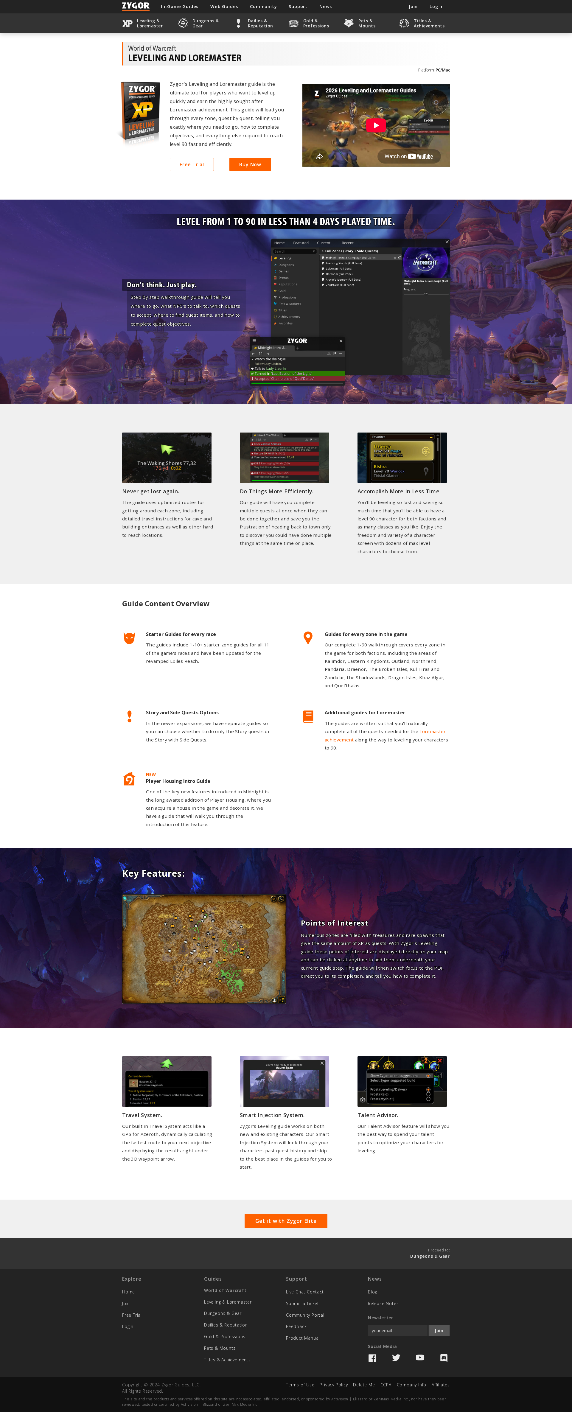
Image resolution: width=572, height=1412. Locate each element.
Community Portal (305, 1315)
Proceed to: (430, 1253)
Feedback (296, 1326)
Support (298, 6)
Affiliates (441, 1385)
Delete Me (364, 1385)
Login (127, 1326)
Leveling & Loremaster (228, 1302)
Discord (443, 1358)
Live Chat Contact (305, 1292)
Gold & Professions (224, 1336)
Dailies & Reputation (226, 1325)
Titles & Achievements (227, 1360)
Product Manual (303, 1338)
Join (126, 1303)
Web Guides (224, 6)
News (325, 6)
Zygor (136, 6)
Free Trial (192, 164)
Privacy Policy (334, 1385)
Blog (372, 1292)
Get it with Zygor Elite (285, 1220)
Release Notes (383, 1303)
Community (263, 6)
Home (128, 1292)
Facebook (372, 1358)
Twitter (396, 1358)
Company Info (412, 1385)
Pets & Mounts (219, 1348)
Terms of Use (300, 1385)
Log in (437, 6)
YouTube (420, 1358)
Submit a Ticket (302, 1303)
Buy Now (250, 164)
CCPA (385, 1385)
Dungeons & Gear (223, 1313)
